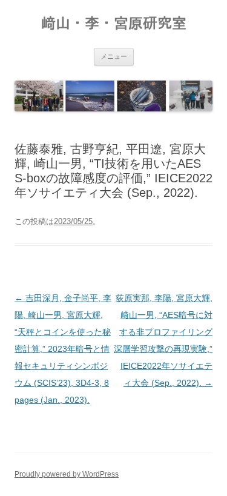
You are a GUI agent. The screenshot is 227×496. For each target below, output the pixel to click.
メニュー (113, 56)
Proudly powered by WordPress (67, 474)
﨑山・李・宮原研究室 (113, 23)
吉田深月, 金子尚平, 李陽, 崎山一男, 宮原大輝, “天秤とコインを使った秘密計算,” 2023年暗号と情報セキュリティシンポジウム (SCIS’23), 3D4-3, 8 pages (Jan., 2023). (63, 349)
